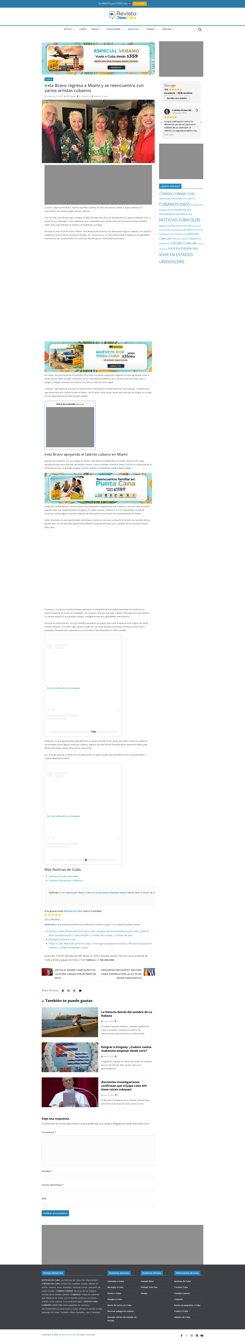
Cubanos (178, 1299)
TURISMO (95, 29)
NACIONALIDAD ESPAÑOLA (175, 214)
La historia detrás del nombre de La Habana (126, 1014)
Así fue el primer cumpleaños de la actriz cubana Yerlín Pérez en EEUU (75, 974)
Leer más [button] (168, 135)
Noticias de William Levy (189, 229)
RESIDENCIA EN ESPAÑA (172, 234)
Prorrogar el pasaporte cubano (109, 943)
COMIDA (82, 29)
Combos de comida (101, 935)
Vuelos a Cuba (181, 1311)
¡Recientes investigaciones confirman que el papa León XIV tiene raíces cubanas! (124, 1085)
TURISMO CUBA (183, 243)
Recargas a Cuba (115, 1287)
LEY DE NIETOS (180, 210)
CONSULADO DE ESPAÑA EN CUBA (177, 198)
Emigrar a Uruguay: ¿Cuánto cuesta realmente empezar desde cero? (126, 1049)
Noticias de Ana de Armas (175, 225)
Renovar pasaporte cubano (120, 1311)
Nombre (47, 1171)
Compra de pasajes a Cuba (73, 947)
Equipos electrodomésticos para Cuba (118, 931)
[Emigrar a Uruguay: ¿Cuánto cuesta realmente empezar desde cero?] (70, 1044)
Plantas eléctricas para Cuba (80, 931)
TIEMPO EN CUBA (179, 239)
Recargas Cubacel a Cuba (62, 939)
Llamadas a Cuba (115, 1281)
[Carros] (98, 343)
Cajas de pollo (81, 935)
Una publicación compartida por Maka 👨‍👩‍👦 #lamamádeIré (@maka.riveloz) (83, 860)
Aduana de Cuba (182, 1317)
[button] (73, 29)
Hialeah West (147, 1281)
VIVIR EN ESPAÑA (183, 248)
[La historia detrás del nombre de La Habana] (70, 1009)
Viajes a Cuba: (56, 943)
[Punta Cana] (98, 474)
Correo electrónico (53, 1184)
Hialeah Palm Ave (149, 1287)
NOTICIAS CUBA (179, 220)
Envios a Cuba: (56, 931)
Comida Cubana (182, 1293)
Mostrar (80, 404)
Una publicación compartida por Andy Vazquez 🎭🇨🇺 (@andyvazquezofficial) (83, 732)
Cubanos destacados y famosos (66, 880)
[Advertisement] (98, 185)
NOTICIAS (68, 29)
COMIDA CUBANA (176, 194)
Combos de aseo (123, 935)
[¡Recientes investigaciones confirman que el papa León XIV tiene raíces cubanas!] (70, 1079)
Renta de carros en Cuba (77, 943)
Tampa (144, 1293)
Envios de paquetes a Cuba (187, 1305)
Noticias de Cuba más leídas (64, 876)
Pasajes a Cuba (114, 1299)
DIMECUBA (166, 29)
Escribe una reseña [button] (177, 98)
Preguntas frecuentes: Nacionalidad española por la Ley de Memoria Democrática (121, 974)
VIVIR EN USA (133, 29)
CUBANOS (150, 29)
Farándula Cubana (101, 96)
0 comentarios (84, 96)
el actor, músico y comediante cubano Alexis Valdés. (106, 468)
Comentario (49, 1132)
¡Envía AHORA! (139, 3)
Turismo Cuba (181, 1287)
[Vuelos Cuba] (98, 44)
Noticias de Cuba (73, 911)
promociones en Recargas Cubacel (111, 892)
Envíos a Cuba (114, 1293)
